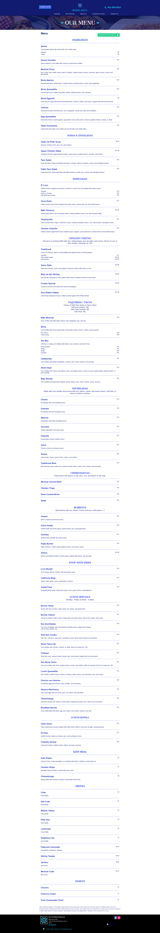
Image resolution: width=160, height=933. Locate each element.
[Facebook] (115, 917)
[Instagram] (118, 917)
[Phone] (105, 7)
